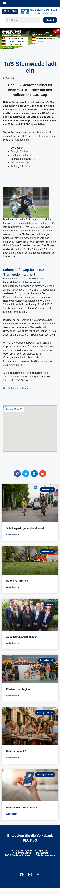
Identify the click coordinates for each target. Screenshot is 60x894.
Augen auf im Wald (17, 580)
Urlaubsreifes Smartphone (21, 807)
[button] (4, 2)
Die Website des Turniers (17, 388)
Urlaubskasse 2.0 (16, 751)
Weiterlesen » (12, 535)
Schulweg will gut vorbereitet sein (25, 528)
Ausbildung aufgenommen (21, 637)
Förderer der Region (18, 689)
